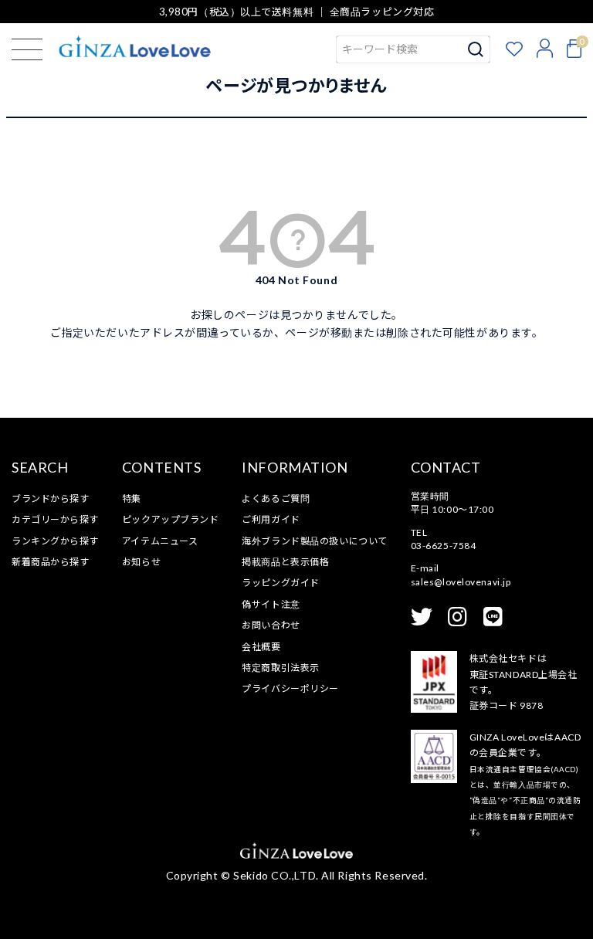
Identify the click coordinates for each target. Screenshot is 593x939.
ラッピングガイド (280, 582)
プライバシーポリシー (290, 688)
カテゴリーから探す (55, 519)
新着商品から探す (50, 562)
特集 (131, 498)
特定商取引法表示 (280, 667)
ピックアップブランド (170, 519)
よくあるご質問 (276, 498)
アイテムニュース (160, 541)
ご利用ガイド (271, 519)
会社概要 (261, 647)
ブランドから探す (50, 498)
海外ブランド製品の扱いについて (314, 541)
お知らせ (141, 562)
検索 (476, 49)
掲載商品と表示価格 (285, 562)
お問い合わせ (271, 625)
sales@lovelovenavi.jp (461, 582)
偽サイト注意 (271, 604)
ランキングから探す (55, 541)
